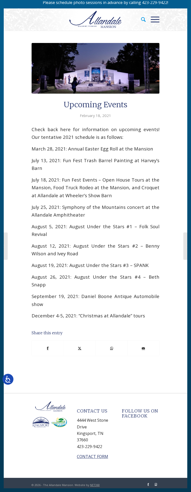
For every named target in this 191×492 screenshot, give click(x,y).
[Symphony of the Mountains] (4, 246)
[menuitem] (141, 19)
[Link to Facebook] (148, 484)
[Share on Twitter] (80, 348)
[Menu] (152, 19)
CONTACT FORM (92, 456)
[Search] (141, 19)
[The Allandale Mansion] (95, 19)
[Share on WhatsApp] (111, 348)
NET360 (95, 485)
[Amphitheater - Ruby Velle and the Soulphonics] (95, 68)
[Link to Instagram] (155, 484)
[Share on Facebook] (48, 348)
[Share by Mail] (143, 348)
